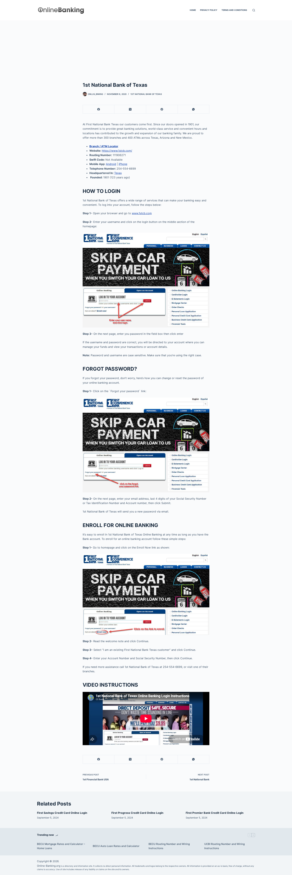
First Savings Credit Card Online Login (62, 812)
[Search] (253, 10)
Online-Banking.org (48, 865)
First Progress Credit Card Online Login (137, 812)
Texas (118, 173)
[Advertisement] (146, 45)
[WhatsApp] (193, 109)
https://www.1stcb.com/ (117, 150)
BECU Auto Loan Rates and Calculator (116, 846)
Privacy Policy (208, 10)
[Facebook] (98, 109)
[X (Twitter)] (130, 109)
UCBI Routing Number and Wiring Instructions (224, 846)
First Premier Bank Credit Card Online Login (215, 812)
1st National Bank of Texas (146, 94)
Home (193, 10)
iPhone (123, 164)
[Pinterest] (162, 109)
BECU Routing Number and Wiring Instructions (169, 846)
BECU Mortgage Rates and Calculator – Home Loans (61, 846)
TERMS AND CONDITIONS (234, 10)
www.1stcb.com (142, 213)
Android (111, 164)
